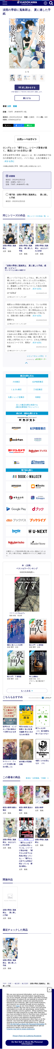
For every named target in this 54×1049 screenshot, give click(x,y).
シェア (20, 125)
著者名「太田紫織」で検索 (36, 778)
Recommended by (35, 698)
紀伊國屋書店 (37, 382)
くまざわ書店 (16, 389)
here (18, 1006)
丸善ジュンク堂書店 (16, 397)
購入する (27, 98)
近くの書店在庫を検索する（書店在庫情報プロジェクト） (27, 406)
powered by (31, 359)
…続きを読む (8, 161)
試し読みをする (28, 87)
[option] (11, 903)
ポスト (9, 125)
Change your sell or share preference (21, 1029)
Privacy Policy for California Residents (27, 1036)
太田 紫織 (12, 106)
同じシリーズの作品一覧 (36, 216)
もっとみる (26, 691)
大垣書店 (16, 382)
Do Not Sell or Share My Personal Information (27, 1024)
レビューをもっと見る (35, 356)
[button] (46, 79)
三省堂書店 (37, 389)
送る (30, 125)
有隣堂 (38, 397)
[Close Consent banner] (49, 989)
